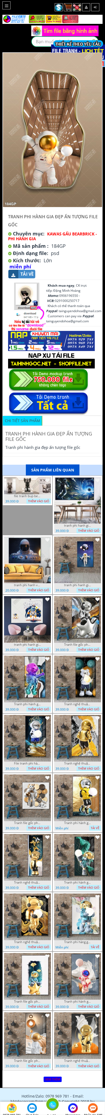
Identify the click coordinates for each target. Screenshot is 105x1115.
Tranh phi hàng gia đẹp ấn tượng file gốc (77, 942)
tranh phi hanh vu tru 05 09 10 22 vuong (27, 585)
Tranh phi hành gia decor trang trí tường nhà (77, 823)
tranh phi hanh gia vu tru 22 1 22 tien (77, 585)
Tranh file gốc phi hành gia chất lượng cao (77, 645)
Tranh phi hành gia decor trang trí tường (27, 704)
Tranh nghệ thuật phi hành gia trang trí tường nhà (77, 704)
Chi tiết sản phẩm (22, 420)
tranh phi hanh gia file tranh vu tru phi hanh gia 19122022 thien (77, 525)
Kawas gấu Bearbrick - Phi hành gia (52, 236)
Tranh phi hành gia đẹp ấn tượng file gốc (77, 1001)
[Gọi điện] (52, 1106)
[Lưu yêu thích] (47, 480)
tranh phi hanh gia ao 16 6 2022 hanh (27, 645)
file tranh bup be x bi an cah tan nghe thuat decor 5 (27, 496)
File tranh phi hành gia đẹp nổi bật (27, 763)
